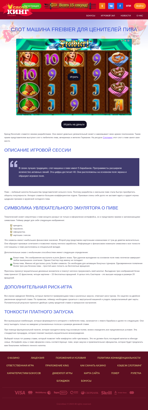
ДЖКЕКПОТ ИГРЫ (62, 373)
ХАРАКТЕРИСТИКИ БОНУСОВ (24, 373)
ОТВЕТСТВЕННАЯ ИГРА (20, 365)
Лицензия (37, 358)
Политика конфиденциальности (118, 358)
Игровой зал (108, 15)
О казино (13, 358)
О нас (140, 15)
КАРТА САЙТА (92, 373)
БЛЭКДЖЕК (63, 381)
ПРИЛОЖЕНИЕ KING (57, 365)
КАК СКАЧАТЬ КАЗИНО (93, 365)
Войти (140, 5)
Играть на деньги (74, 124)
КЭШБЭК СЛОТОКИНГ (129, 365)
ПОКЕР (115, 373)
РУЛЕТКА (136, 373)
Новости (126, 15)
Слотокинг (108, 137)
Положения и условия (71, 358)
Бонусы (90, 15)
